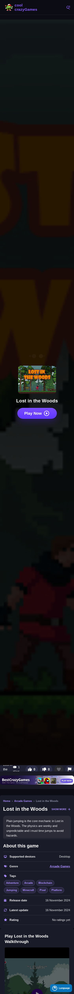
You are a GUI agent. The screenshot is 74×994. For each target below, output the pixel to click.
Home (6, 801)
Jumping (11, 890)
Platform (57, 890)
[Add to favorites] (58, 769)
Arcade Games (23, 801)
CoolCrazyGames (21, 7)
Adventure (12, 882)
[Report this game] (69, 769)
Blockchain (45, 882)
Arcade (28, 882)
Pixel (43, 890)
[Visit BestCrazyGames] (37, 779)
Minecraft (28, 890)
